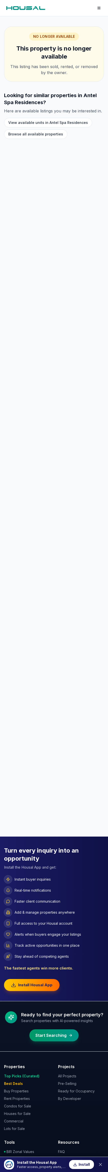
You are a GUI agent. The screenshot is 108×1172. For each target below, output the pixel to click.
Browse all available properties (35, 134)
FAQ (61, 1151)
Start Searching (51, 1035)
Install (84, 1164)
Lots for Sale (14, 1128)
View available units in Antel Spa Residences (48, 122)
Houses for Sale (17, 1113)
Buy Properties (16, 1091)
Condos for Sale (17, 1106)
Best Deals (13, 1083)
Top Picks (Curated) (21, 1076)
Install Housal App (35, 985)
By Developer (69, 1098)
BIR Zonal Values (20, 1151)
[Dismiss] (100, 1164)
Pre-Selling (67, 1083)
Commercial (13, 1121)
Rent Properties (17, 1098)
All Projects (67, 1076)
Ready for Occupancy (76, 1091)
